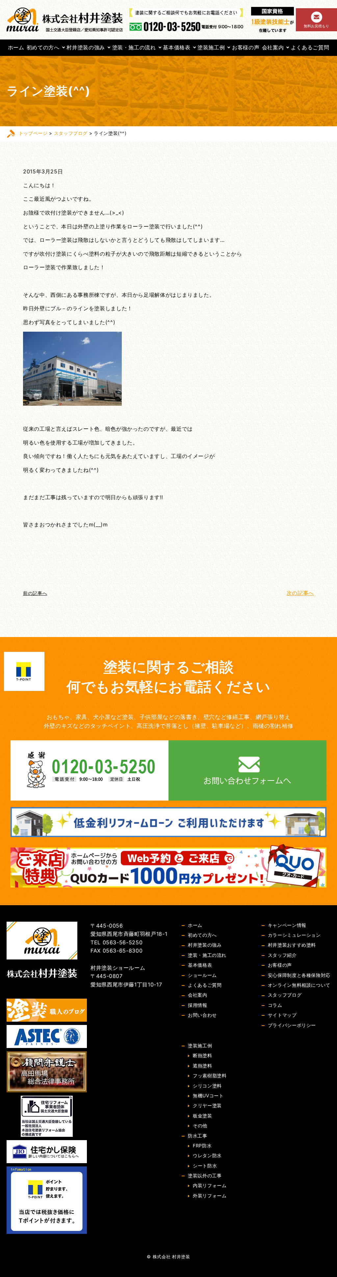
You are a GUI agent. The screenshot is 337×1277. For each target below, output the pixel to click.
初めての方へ (43, 47)
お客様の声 (245, 47)
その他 (200, 1125)
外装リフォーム (209, 1195)
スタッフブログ (71, 133)
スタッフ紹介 (282, 955)
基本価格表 (176, 47)
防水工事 (197, 1135)
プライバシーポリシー (292, 1025)
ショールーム (202, 975)
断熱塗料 (202, 1055)
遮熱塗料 (202, 1065)
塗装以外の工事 (204, 1175)
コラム (275, 1005)
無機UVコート (208, 1095)
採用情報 (197, 1005)
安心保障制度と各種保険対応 (299, 975)
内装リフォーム (209, 1185)
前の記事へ (35, 593)
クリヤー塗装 (207, 1105)
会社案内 (273, 47)
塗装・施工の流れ (134, 47)
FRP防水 (202, 1145)
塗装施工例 (211, 47)
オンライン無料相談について (299, 985)
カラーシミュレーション (294, 935)
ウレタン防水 (207, 1155)
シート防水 (205, 1165)
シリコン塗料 (207, 1085)
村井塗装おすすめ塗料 (292, 945)
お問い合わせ (202, 1015)
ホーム (16, 47)
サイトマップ (282, 1015)
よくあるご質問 (310, 47)
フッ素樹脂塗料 (209, 1075)
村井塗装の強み (85, 47)
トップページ (33, 133)
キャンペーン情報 (287, 925)
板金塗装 (202, 1115)
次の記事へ (300, 593)
